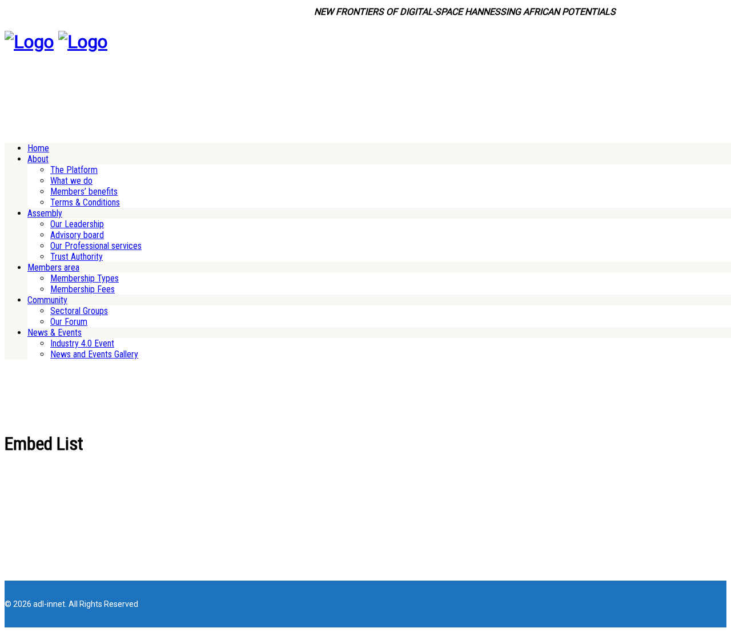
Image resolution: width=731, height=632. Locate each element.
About (38, 159)
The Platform (74, 169)
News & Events (54, 332)
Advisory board (77, 235)
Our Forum (68, 321)
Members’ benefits (84, 191)
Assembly (44, 213)
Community (47, 300)
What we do (71, 180)
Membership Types (84, 278)
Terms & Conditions (85, 202)
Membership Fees (82, 289)
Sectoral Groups (79, 310)
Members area (53, 267)
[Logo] (29, 42)
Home (38, 148)
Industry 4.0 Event (82, 343)
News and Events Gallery (94, 354)
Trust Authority (76, 256)
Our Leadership (77, 224)
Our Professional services (96, 245)
